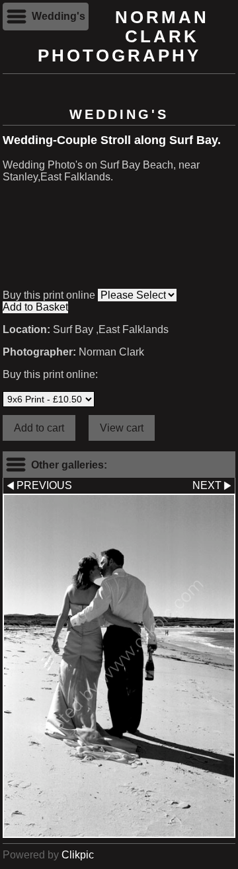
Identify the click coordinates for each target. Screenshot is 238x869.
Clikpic (77, 854)
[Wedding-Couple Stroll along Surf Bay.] (119, 666)
